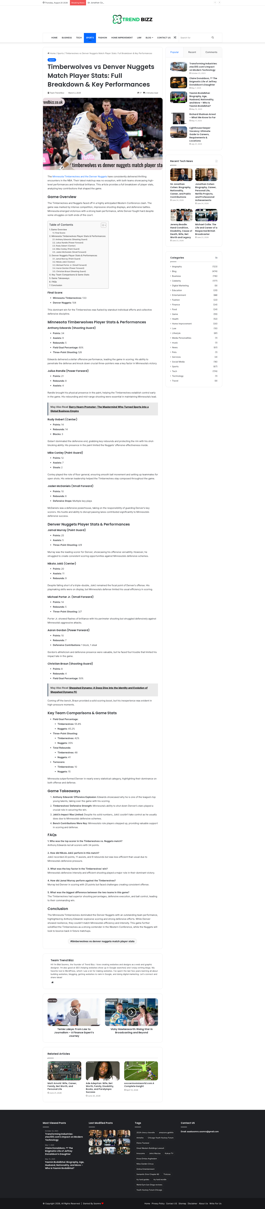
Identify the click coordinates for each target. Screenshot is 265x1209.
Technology (178, 376)
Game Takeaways (60, 278)
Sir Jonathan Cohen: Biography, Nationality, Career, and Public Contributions (124, 2)
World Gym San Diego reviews (149, 1185)
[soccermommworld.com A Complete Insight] (141, 1070)
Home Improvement (122, 37)
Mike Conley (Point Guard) (67, 249)
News (175, 347)
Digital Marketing (180, 285)
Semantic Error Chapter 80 (147, 1174)
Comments (211, 52)
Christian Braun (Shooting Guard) (71, 271)
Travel (175, 381)
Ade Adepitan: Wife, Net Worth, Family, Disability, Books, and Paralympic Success (100, 1088)
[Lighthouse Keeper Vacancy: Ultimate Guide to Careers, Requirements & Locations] (178, 132)
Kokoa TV (169, 1153)
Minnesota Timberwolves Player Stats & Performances (79, 236)
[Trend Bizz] (132, 19)
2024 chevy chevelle (145, 1132)
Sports (90, 37)
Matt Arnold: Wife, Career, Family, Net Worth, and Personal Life (62, 1086)
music (175, 342)
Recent (192, 52)
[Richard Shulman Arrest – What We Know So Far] (178, 118)
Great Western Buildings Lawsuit (150, 1148)
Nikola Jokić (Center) (65, 262)
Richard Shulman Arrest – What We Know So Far (202, 116)
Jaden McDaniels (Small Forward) (71, 252)
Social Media (178, 361)
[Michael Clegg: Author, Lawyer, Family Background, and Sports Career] (95, 1150)
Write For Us (215, 1203)
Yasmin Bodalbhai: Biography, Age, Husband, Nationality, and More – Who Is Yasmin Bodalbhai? (201, 99)
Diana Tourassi (142, 1143)
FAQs (54, 281)
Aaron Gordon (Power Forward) (70, 268)
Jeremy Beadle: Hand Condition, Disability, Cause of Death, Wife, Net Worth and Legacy (181, 231)
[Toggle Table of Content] (102, 225)
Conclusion (56, 285)
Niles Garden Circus (145, 1164)
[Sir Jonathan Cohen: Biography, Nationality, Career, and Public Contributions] (181, 174)
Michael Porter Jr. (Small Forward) (71, 265)
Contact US (164, 37)
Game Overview (59, 229)
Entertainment (179, 295)
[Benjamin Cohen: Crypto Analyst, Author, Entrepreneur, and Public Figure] (123, 1142)
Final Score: (60, 233)
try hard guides (142, 1179)
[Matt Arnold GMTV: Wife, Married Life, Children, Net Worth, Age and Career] (123, 1150)
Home (54, 37)
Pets (174, 352)
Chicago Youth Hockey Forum (160, 1138)
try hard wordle (160, 1179)
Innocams (140, 1153)
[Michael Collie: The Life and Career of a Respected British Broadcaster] (206, 215)
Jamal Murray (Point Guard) (68, 259)
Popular (174, 52)
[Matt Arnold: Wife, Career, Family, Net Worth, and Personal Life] (64, 1070)
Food (174, 309)
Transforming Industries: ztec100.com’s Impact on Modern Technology (203, 67)
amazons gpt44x (166, 1132)
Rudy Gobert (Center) (65, 246)
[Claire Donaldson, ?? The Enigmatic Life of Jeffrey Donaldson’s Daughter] (178, 82)
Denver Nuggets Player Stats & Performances (74, 255)
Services (176, 357)
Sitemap (182, 1203)
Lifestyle (176, 333)
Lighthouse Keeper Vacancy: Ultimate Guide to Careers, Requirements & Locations (199, 134)
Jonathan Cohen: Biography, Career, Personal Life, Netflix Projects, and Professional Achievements (205, 192)
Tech (79, 37)
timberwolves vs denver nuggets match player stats (103, 941)
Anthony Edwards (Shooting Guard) (71, 239)
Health (175, 319)
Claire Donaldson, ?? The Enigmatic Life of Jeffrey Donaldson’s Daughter (203, 81)
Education (177, 290)
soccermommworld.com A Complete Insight (139, 1085)
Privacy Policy (158, 1203)
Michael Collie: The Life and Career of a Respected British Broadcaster (206, 229)
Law (139, 37)
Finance (176, 304)
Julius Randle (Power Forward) (69, 242)
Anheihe (140, 1138)
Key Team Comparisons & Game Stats (70, 274)
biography (177, 266)
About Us (203, 1203)
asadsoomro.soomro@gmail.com (203, 1131)
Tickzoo (167, 1174)
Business (67, 37)
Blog (148, 37)
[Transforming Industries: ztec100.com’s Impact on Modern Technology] (178, 67)
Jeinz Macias (155, 1153)
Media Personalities (181, 338)
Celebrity (176, 281)
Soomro (97, 1203)
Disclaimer (192, 1203)
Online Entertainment (145, 1169)
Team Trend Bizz (62, 960)
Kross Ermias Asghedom (146, 1158)
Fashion (102, 37)
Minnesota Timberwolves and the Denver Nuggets (79, 176)
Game (175, 314)
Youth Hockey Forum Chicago (149, 1190)
